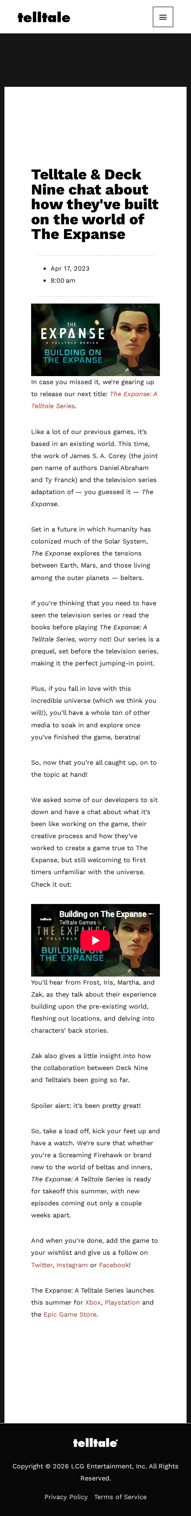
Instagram (72, 1265)
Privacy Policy (66, 1497)
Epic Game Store (70, 1314)
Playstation (122, 1302)
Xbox (93, 1302)
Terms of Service (120, 1497)
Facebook (114, 1265)
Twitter (41, 1265)
